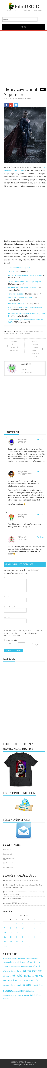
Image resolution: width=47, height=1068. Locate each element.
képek (9, 331)
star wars (24, 990)
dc (32, 331)
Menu (23, 26)
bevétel (13, 962)
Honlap (7, 617)
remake (19, 985)
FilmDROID (27, 6)
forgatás (13, 966)
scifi (34, 985)
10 (23, 928)
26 (34, 937)
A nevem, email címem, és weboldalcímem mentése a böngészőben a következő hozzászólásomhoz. (23, 633)
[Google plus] (11, 105)
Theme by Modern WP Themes (23, 1065)
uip (22, 995)
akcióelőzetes (14, 958)
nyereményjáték (28, 980)
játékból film (15, 971)
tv (15, 995)
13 (40, 928)
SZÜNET (11, 272)
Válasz (43, 439)
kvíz (21, 971)
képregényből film (10, 334)
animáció (22, 958)
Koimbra (29, 99)
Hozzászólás (10, 578)
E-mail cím (9, 607)
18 (28, 932)
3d (4, 958)
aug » (29, 946)
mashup (5, 980)
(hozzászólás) (9, 863)
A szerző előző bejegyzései (19, 267)
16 (16, 932)
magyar (31, 976)
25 (28, 937)
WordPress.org (8, 867)
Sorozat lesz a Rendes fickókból (20, 297)
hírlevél (36, 966)
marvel (39, 975)
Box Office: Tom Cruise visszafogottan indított (25, 275)
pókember (6, 985)
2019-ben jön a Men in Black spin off (22, 288)
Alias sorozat (16, 899)
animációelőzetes (32, 959)
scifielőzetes (39, 985)
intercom (6, 971)
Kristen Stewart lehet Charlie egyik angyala (24, 281)
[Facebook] (6, 105)
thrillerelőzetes (8, 995)
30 (16, 941)
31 (23, 941)
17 (23, 932)
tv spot (18, 995)
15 (11, 932)
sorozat (16, 991)
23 (16, 937)
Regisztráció (7, 849)
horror (18, 967)
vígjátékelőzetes (35, 995)
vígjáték (26, 995)
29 (11, 941)
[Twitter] (16, 105)
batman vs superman (23, 331)
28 (5, 941)
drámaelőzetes (33, 962)
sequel (20, 334)
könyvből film (20, 975)
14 (5, 932)
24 (23, 937)
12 (34, 928)
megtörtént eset (15, 980)
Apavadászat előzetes (16, 303)
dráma (23, 962)
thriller (31, 991)
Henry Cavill (38, 331)
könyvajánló (7, 976)
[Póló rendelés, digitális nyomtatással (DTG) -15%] (21, 769)
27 (40, 937)
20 (40, 932)
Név (6, 596)
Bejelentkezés (8, 854)
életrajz (8, 998)
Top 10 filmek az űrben (30, 880)
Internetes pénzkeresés (13, 880)
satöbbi (27, 985)
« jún (5, 946)
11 (28, 928)
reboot (12, 985)
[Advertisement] (23, 55)
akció (7, 958)
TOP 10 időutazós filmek (20, 903)
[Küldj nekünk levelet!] (24, 831)
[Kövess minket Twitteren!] (24, 805)
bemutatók (6, 962)
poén (36, 980)
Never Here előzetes (16, 294)
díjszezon (6, 966)
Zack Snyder (28, 334)
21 (5, 937)
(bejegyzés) (8, 858)
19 (34, 932)
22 (11, 937)
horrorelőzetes (26, 966)
